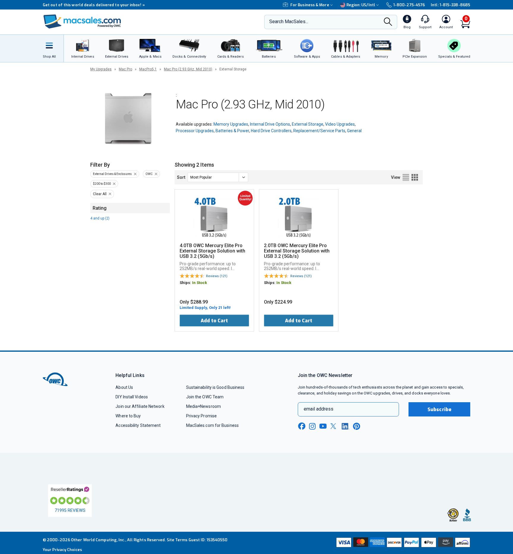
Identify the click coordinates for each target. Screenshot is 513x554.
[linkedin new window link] (345, 426)
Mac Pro (125, 69)
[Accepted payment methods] (402, 543)
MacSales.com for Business (212, 425)
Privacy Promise (201, 415)
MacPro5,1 (148, 69)
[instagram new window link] (312, 426)
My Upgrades (101, 69)
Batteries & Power (232, 130)
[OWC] (82, 22)
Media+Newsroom (203, 406)
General (354, 130)
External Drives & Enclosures (112, 174)
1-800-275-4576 (409, 4)
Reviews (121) (216, 276)
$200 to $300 (102, 183)
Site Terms (177, 539)
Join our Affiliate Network (139, 406)
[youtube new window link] (323, 426)
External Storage (307, 124)
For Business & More (309, 4)
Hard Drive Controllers (271, 130)
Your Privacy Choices (62, 549)
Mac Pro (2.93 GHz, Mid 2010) (188, 69)
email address (318, 409)
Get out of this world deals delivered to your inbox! (94, 4)
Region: (360, 4)
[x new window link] (334, 426)
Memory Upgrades (230, 124)
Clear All (100, 194)
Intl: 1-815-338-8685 (450, 4)
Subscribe (439, 409)
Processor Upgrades (195, 130)
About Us (124, 387)
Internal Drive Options (270, 124)
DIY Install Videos (131, 396)
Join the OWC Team (205, 396)
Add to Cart (214, 321)
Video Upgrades (340, 124)
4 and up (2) (100, 218)
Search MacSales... (288, 21)
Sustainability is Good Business (215, 387)
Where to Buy (128, 415)
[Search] (388, 22)
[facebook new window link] (301, 426)
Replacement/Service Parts (319, 130)
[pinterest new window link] (356, 426)
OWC (149, 174)
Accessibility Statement (138, 425)
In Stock (199, 282)
